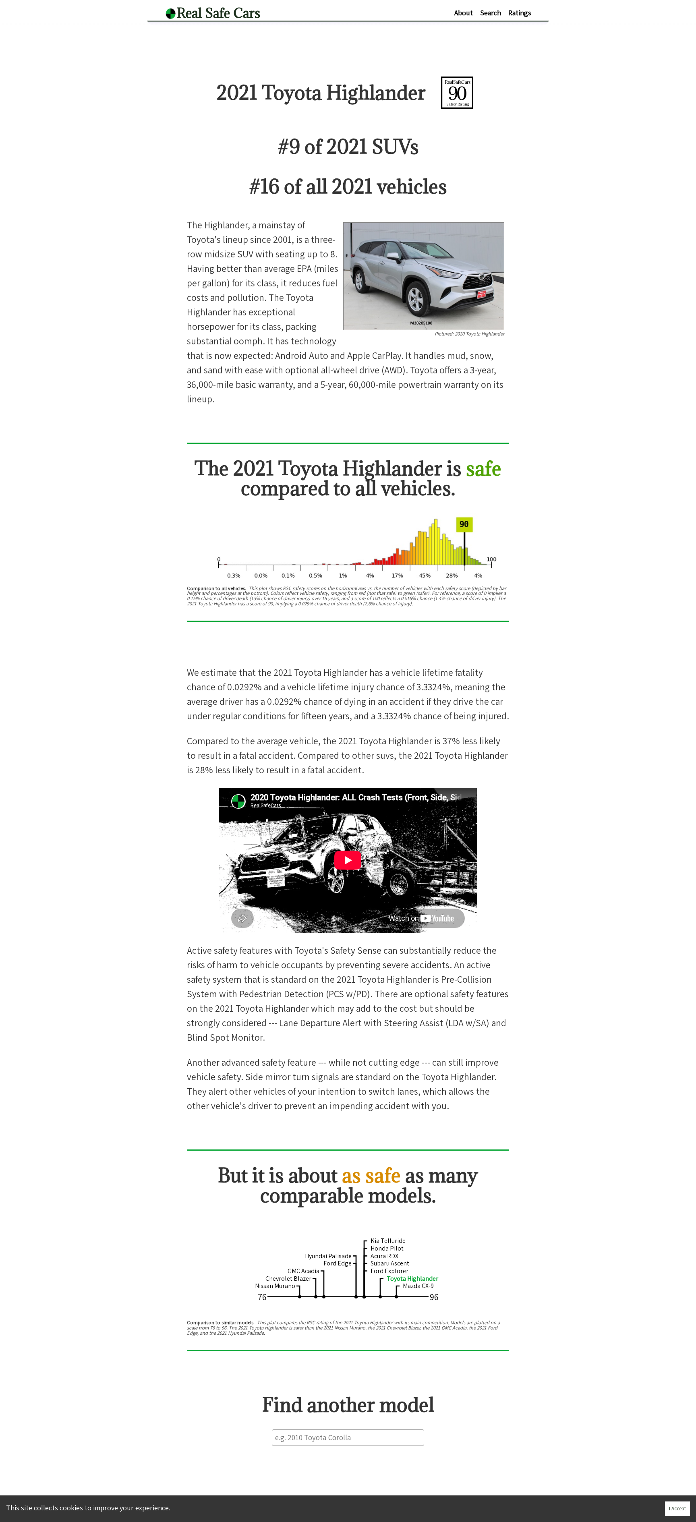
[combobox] (348, 1437)
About (463, 12)
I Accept (677, 1508)
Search (490, 12)
